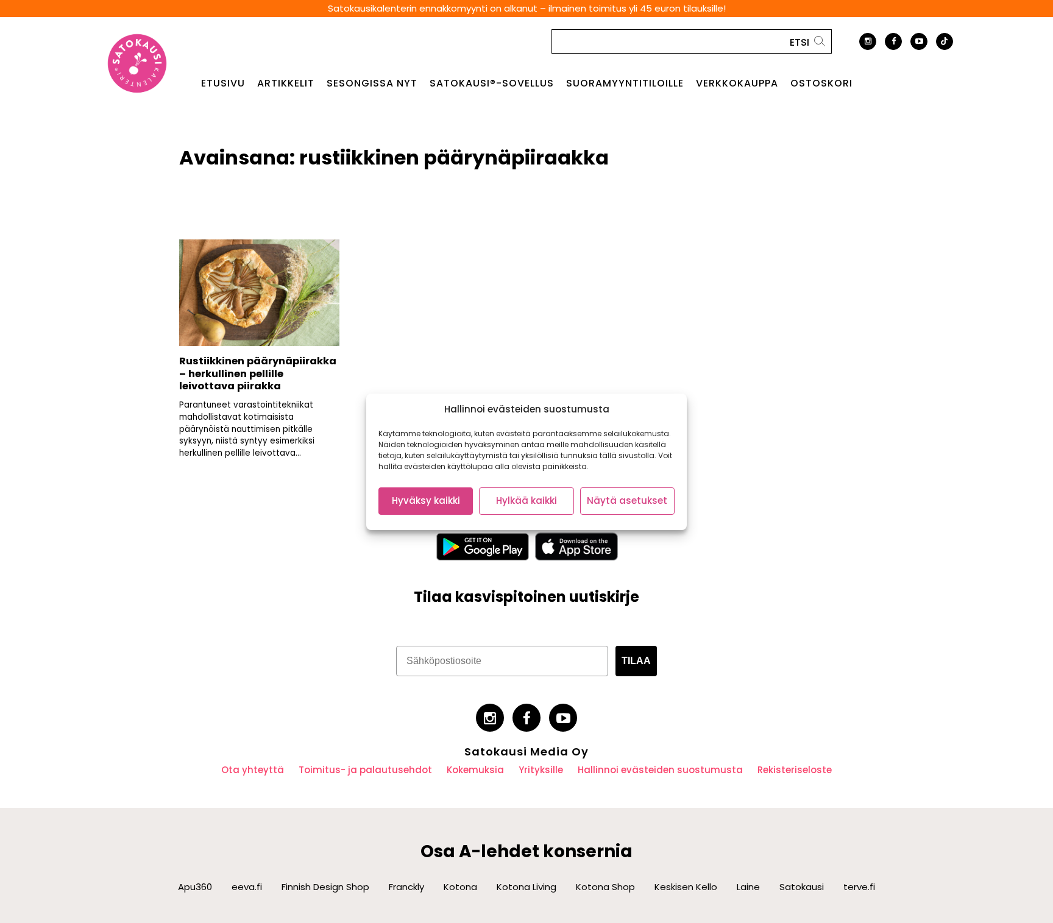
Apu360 (195, 886)
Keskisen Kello (685, 886)
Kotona (460, 886)
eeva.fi (247, 886)
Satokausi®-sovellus (492, 83)
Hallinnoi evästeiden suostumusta (660, 769)
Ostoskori (821, 83)
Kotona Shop (605, 886)
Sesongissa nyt (372, 83)
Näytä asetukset (627, 500)
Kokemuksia (475, 769)
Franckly (406, 886)
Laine (748, 886)
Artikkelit (285, 83)
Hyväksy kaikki (426, 500)
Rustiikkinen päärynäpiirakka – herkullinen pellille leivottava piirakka (257, 373)
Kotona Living (526, 886)
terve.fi (859, 886)
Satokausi (801, 886)
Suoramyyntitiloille (625, 83)
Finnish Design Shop (325, 886)
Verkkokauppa (737, 83)
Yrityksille (541, 769)
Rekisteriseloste (794, 769)
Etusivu (223, 83)
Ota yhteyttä (252, 769)
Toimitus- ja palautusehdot (365, 769)
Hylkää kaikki (526, 500)
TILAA (636, 661)
